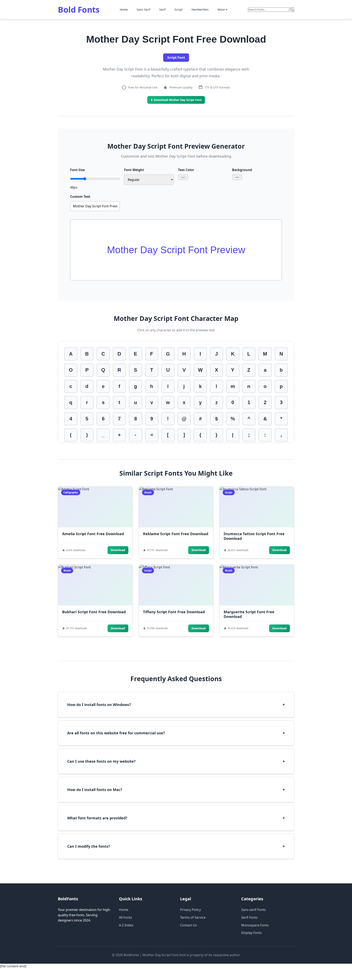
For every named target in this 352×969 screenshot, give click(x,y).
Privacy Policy (190, 909)
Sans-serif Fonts (253, 909)
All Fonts (125, 917)
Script (179, 9)
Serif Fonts (249, 917)
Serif (162, 9)
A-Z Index (126, 925)
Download (118, 550)
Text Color (186, 170)
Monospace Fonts (255, 925)
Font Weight (134, 170)
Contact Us (188, 925)
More (223, 9)
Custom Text (80, 196)
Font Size (77, 170)
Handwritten (200, 9)
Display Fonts (251, 932)
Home (124, 9)
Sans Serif (143, 9)
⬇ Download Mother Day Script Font (176, 100)
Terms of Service (193, 917)
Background (242, 170)
